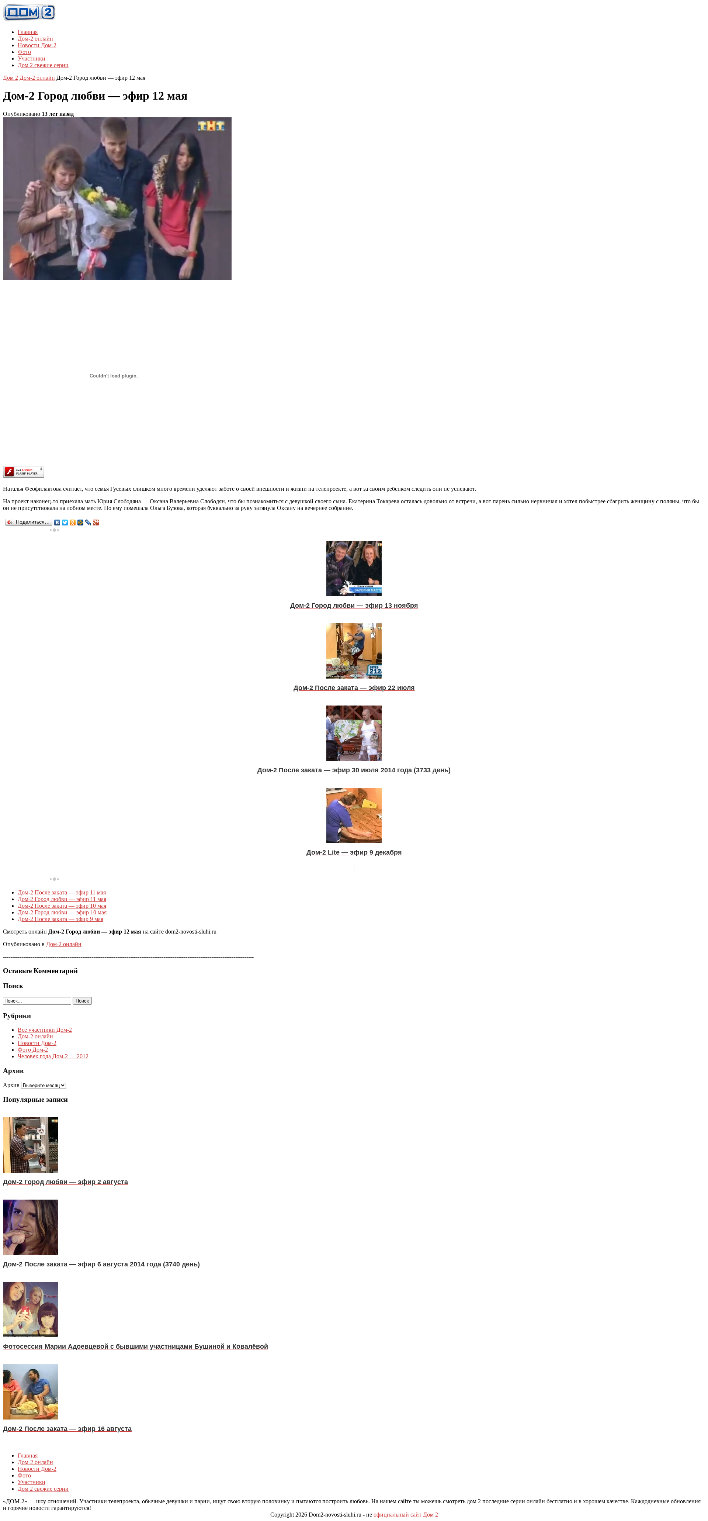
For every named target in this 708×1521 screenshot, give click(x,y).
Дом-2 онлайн (35, 38)
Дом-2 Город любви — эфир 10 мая (62, 912)
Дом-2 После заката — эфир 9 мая (60, 919)
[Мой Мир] (80, 522)
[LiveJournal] (88, 522)
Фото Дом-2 (33, 1049)
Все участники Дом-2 (45, 1030)
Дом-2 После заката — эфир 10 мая (62, 906)
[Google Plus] (96, 522)
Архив (11, 1085)
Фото (24, 52)
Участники (31, 58)
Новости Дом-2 (37, 45)
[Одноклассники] (73, 522)
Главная (28, 32)
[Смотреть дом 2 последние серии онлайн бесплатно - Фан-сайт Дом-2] (29, 19)
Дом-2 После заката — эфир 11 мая (62, 892)
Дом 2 (10, 78)
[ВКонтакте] (57, 522)
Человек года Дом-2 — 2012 (53, 1056)
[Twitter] (65, 522)
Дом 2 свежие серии (43, 65)
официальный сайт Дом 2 (406, 1514)
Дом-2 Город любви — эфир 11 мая (62, 899)
